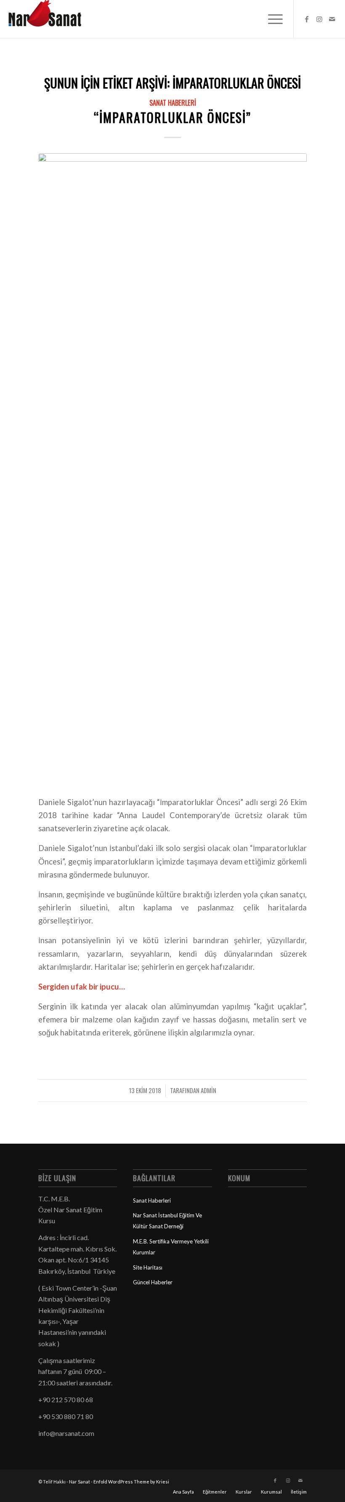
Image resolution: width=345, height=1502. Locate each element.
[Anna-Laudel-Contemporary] (172, 469)
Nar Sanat (79, 1481)
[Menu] (271, 19)
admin (208, 1090)
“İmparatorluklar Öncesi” (172, 117)
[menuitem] (271, 19)
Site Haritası (147, 1267)
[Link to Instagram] (319, 19)
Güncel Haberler (152, 1282)
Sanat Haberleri (172, 102)
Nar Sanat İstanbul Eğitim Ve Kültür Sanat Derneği (167, 1221)
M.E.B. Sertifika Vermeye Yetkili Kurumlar (171, 1247)
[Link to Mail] (332, 19)
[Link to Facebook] (306, 19)
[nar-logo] (50, 19)
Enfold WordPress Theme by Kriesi (131, 1481)
